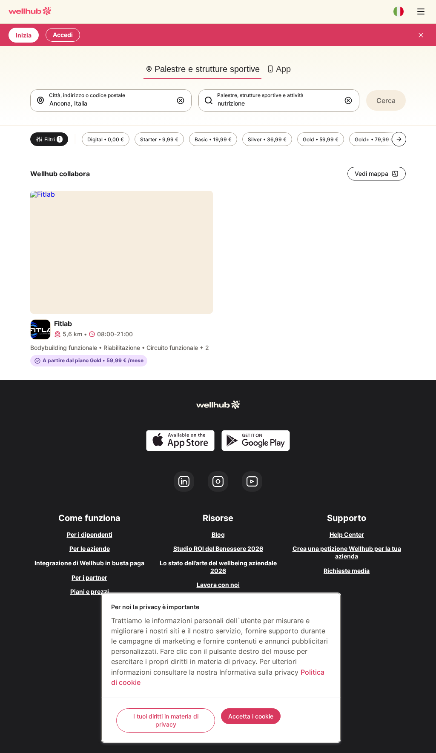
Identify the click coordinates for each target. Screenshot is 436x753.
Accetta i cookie (250, 716)
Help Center (347, 534)
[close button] (420, 35)
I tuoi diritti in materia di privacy (165, 720)
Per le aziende (89, 548)
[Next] (399, 139)
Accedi (63, 34)
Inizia (24, 35)
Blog (218, 534)
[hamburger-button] (420, 11)
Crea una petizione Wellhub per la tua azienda (347, 552)
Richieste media (347, 570)
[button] (182, 100)
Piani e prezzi (89, 591)
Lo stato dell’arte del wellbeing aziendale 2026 (218, 566)
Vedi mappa (371, 173)
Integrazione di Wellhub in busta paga (89, 563)
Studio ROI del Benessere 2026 (218, 548)
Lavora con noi (218, 584)
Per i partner (89, 577)
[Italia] (398, 11)
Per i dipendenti (89, 534)
